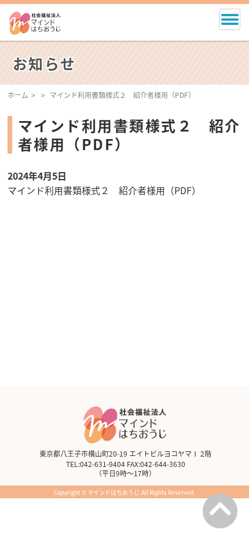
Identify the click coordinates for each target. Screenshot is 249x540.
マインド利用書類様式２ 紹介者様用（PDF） (104, 190)
